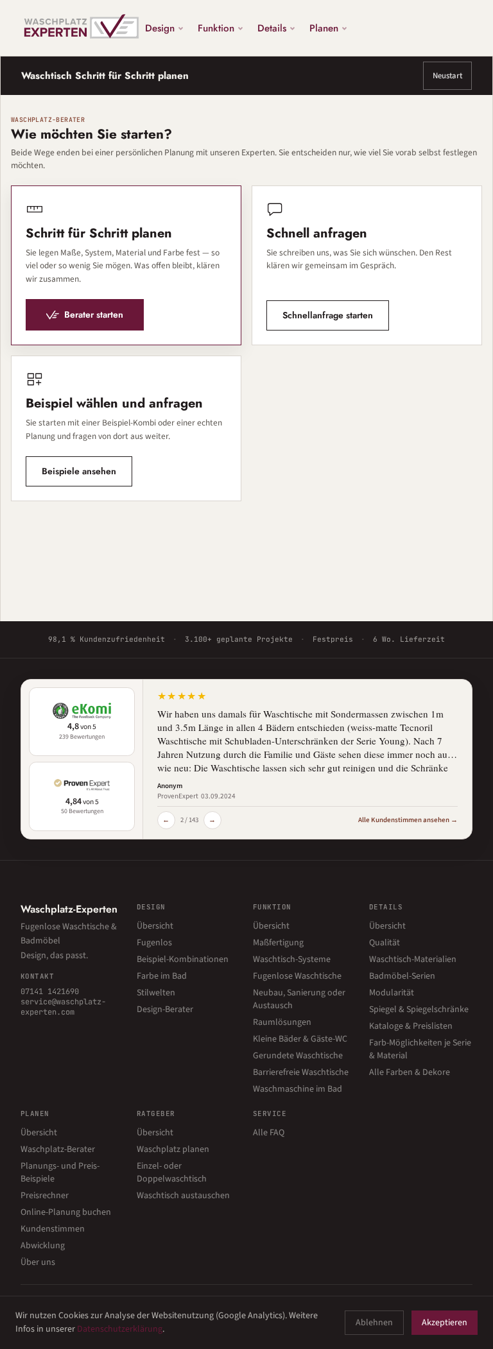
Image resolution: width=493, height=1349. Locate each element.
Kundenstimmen (53, 1229)
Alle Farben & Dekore (409, 1072)
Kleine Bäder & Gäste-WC (300, 1039)
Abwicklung (43, 1245)
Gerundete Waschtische (298, 1055)
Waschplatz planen (173, 1149)
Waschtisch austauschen (183, 1195)
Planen (323, 28)
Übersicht (155, 926)
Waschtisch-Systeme (292, 959)
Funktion (216, 28)
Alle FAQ (268, 1132)
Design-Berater (165, 1009)
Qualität (384, 942)
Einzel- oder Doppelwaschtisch (172, 1172)
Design (160, 28)
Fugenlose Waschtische (297, 976)
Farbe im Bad (162, 976)
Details (271, 28)
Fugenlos (154, 942)
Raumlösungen (282, 1022)
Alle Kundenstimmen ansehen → (408, 820)
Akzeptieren (444, 1322)
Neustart (447, 76)
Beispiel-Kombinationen (183, 959)
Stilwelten (156, 992)
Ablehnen (374, 1322)
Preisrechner (45, 1195)
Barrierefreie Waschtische (301, 1072)
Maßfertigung (278, 942)
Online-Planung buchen (66, 1212)
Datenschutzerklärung (119, 1329)
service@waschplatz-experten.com (63, 1007)
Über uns (38, 1262)
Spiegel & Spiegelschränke (419, 1009)
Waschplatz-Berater (58, 1149)
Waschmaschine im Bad (297, 1089)
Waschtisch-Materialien (412, 959)
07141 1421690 (50, 991)
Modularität (391, 992)
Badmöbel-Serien (402, 976)
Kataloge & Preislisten (411, 1026)
